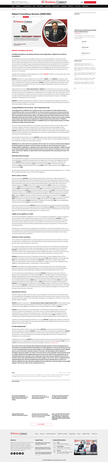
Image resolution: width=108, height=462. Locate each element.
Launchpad (63, 6)
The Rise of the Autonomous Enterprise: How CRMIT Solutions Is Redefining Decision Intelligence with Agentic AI (60, 397)
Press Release (40, 6)
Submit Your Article (62, 433)
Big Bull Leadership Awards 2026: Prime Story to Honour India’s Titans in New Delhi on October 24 (43, 448)
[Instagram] (14, 453)
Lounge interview (27, 6)
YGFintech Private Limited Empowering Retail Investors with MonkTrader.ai (85, 30)
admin (13, 372)
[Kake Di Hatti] (77, 43)
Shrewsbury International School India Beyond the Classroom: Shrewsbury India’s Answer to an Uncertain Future (41, 415)
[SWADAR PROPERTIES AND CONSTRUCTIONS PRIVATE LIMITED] (21, 407)
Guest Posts (47, 6)
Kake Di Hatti (84, 41)
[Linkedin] (17, 453)
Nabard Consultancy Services (22, 50)
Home (36, 433)
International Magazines (90, 2)
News (13, 6)
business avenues (54, 342)
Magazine (18, 6)
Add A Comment (41, 424)
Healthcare (70, 6)
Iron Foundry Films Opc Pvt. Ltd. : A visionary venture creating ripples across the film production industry (40, 397)
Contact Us (94, 433)
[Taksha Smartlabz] (77, 49)
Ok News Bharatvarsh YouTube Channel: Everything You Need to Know (42, 443)
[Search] (82, 2)
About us (42, 433)
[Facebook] (12, 453)
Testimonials (85, 6)
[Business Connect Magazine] (54, 2)
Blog (34, 6)
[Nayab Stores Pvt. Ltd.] (77, 54)
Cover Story (77, 6)
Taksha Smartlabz (85, 47)
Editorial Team (86, 433)
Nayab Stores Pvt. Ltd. (86, 53)
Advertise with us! (51, 433)
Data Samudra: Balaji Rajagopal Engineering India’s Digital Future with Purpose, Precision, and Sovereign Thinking (20, 397)
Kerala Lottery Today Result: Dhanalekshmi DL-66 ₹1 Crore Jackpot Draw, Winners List (43, 453)
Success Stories (55, 6)
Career (78, 433)
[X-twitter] (20, 453)
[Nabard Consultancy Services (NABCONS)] (39, 46)
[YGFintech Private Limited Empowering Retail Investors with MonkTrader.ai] (85, 22)
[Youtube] (23, 453)
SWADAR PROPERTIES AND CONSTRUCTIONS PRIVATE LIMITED (20, 414)
